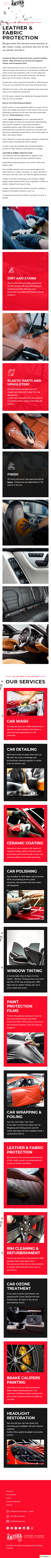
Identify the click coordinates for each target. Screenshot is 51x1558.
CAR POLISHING (22, 871)
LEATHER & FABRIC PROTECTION (25, 1149)
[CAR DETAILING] (25, 783)
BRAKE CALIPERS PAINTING (23, 1380)
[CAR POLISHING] (25, 905)
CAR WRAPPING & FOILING (24, 1114)
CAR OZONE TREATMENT (19, 1286)
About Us (9, 1491)
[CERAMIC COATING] (25, 823)
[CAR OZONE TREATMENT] (25, 1320)
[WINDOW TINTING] (25, 947)
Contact (9, 1505)
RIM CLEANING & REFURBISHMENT (23, 1250)
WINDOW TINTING (24, 971)
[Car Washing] (25, 703)
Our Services (11, 1495)
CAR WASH (17, 721)
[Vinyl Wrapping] (25, 1090)
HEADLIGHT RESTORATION (21, 1415)
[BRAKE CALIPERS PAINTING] (25, 1358)
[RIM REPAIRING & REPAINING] (25, 1229)
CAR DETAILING (22, 749)
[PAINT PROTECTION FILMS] (25, 1047)
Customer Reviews (13, 1501)
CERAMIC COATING (25, 843)
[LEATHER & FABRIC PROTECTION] (25, 1186)
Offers (8, 1498)
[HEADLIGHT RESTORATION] (25, 1452)
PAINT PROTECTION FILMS (19, 1006)
